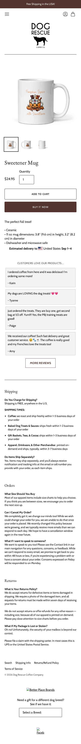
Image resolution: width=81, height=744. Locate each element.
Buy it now (40, 206)
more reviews (40, 363)
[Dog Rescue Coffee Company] (40, 35)
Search (8, 662)
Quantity (24, 171)
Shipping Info (23, 662)
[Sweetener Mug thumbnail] (11, 144)
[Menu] (7, 14)
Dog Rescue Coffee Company (28, 674)
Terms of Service (14, 668)
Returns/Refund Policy (46, 662)
